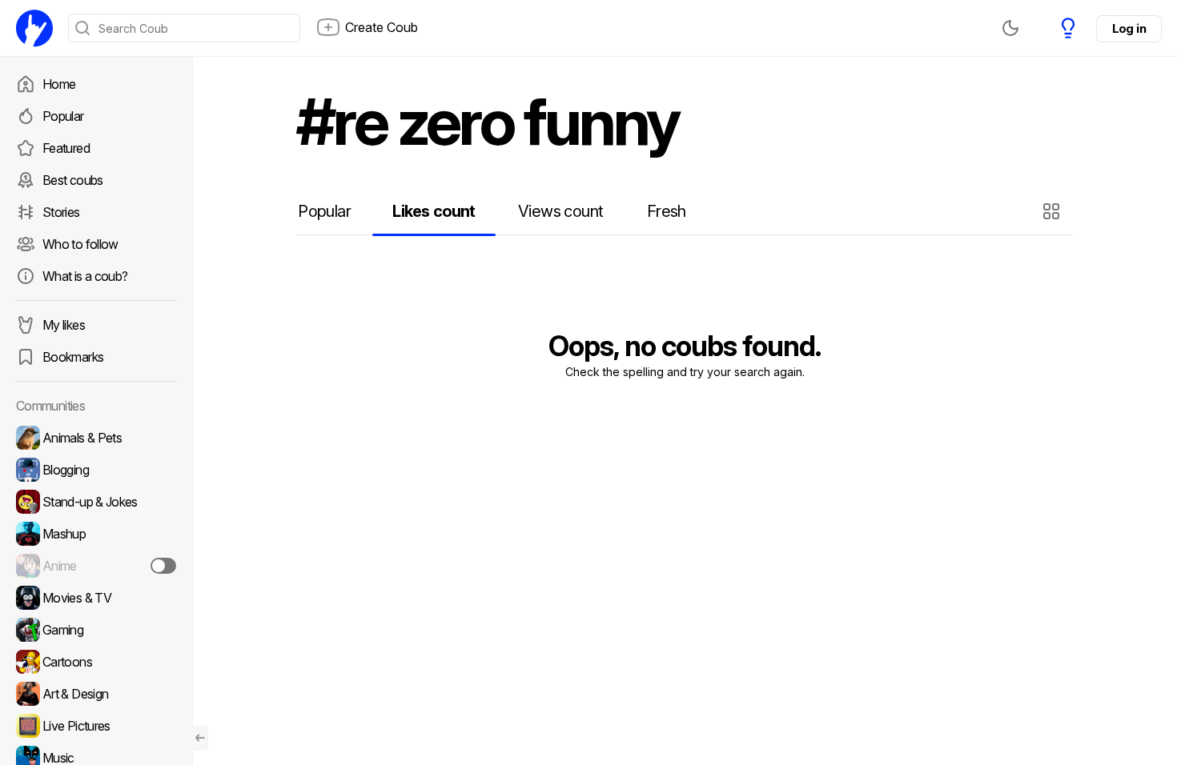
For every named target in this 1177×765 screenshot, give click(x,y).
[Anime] (96, 566)
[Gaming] (96, 630)
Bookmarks (72, 357)
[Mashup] (96, 534)
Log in (1129, 28)
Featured (66, 148)
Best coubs (72, 180)
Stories (61, 212)
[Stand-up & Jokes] (96, 502)
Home (58, 84)
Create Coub (381, 27)
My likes (63, 325)
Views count (560, 211)
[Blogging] (96, 470)
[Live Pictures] (96, 726)
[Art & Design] (96, 694)
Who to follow (80, 244)
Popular (63, 116)
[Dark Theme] (1010, 28)
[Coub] (34, 28)
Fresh (666, 211)
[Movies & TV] (96, 598)
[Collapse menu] (200, 738)
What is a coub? (84, 276)
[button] (1053, 211)
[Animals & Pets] (96, 438)
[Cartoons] (96, 662)
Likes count (433, 211)
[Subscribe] (163, 566)
